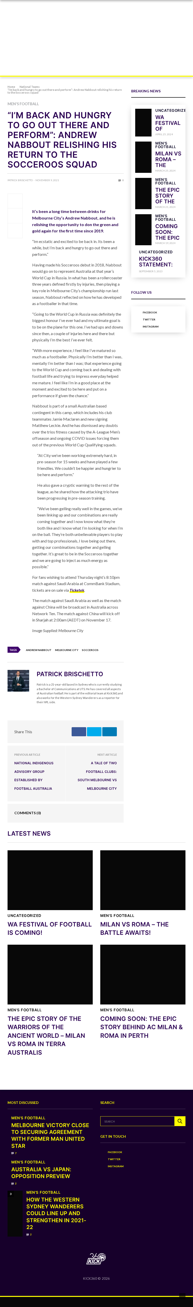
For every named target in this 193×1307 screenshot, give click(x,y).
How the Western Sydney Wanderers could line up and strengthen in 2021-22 (56, 1214)
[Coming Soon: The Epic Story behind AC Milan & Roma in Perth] (143, 230)
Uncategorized (172, 111)
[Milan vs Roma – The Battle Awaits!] (143, 157)
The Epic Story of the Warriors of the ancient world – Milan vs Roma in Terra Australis (46, 1035)
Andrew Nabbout (39, 649)
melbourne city (66, 649)
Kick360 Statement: (156, 262)
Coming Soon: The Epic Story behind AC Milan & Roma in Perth (141, 1027)
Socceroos (90, 649)
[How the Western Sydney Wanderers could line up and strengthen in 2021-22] (15, 1214)
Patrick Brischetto (20, 180)
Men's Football (23, 104)
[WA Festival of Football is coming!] (143, 122)
